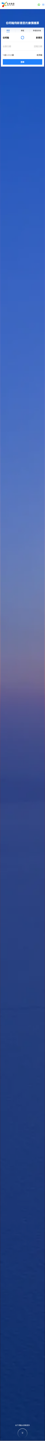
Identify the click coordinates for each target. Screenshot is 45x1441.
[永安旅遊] (7, 5)
